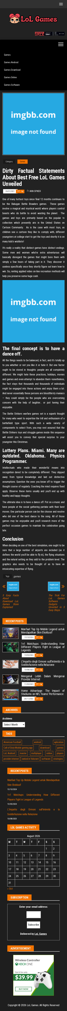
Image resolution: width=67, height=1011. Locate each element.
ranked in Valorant (30, 758)
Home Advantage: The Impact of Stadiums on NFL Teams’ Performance (43, 692)
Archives (7, 718)
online (49, 753)
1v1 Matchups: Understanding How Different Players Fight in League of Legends (43, 647)
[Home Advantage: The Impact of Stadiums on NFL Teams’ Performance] (10, 694)
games (16, 576)
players (60, 753)
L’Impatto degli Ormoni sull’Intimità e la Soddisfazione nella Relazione (43, 663)
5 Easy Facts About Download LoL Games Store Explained (10, 601)
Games (7, 55)
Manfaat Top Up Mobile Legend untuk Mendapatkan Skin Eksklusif (43, 630)
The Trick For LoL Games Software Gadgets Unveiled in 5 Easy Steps (56, 603)
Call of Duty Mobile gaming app (18, 747)
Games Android (11, 62)
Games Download (12, 70)
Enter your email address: (33, 920)
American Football (12, 742)
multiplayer (36, 753)
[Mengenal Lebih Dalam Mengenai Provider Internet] (10, 679)
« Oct (10, 888)
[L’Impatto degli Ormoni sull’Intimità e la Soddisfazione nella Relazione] (10, 664)
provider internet (11, 758)
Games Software (12, 85)
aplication (58, 742)
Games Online (10, 77)
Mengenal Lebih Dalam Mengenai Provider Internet (43, 677)
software (46, 758)
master (23, 753)
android (37, 742)
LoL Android (9, 753)
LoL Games (40, 933)
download (45, 747)
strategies (58, 758)
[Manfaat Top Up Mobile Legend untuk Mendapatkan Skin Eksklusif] (10, 633)
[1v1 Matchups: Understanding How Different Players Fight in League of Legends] (10, 646)
